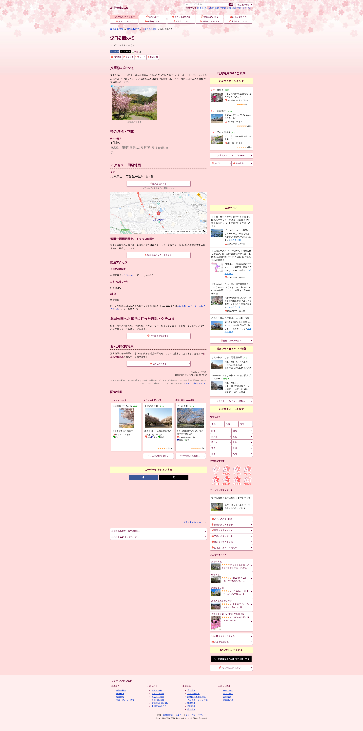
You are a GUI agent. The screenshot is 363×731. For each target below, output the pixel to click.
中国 (239, 8)
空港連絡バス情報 (160, 703)
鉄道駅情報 (157, 690)
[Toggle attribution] (203, 231)
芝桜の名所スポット (223, 536)
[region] (158, 213)
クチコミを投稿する (159, 336)
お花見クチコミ (211, 17)
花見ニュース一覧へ (232, 340)
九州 (250, 8)
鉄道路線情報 (158, 693)
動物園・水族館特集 (196, 697)
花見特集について (239, 21)
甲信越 (223, 8)
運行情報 (120, 697)
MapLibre (175, 231)
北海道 (211, 8)
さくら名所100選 (183, 17)
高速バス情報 (158, 700)
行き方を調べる (159, 184)
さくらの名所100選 (223, 519)
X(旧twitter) (126, 51)
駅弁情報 (227, 697)
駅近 (136, 52)
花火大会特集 (193, 693)
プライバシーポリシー (196, 715)
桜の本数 (240, 163)
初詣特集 (191, 706)
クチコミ (142, 57)
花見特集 (191, 690)
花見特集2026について (232, 668)
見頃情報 (117, 57)
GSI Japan (186, 231)
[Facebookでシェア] (143, 477)
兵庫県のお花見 (150, 29)
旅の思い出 (228, 700)
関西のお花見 (133, 29)
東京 (214, 424)
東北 (217, 8)
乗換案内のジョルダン (173, 715)
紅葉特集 (191, 703)
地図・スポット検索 (125, 700)
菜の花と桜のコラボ (223, 542)
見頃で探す (154, 17)
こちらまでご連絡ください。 (194, 383)
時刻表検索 (121, 690)
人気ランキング (125, 21)
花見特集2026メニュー (124, 17)
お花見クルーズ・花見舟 (225, 548)
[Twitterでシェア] (173, 477)
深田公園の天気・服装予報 (159, 255)
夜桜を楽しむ (154, 21)
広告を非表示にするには (194, 522)
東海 (234, 8)
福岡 (242, 424)
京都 (228, 424)
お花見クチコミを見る (224, 636)
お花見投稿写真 (239, 17)
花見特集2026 (119, 7)
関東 (199, 8)
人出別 (217, 163)
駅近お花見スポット (223, 530)
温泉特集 (191, 709)
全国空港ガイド (159, 706)
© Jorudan (197, 231)
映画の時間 (228, 690)
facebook (116, 51)
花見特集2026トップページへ (125, 537)
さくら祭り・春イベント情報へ (230, 401)
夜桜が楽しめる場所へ (190, 456)
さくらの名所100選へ (158, 456)
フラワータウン (129, 275)
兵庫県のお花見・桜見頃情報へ (125, 531)
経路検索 (120, 693)
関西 (204, 8)
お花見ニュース (182, 21)
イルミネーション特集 (197, 700)
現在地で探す (244, 5)
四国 (244, 8)
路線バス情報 (158, 697)
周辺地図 (129, 57)
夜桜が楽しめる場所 (223, 525)
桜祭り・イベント (211, 21)
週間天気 (154, 57)
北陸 (229, 8)
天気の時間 (228, 693)
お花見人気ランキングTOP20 (230, 155)
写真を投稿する (159, 363)
